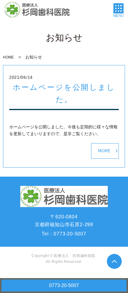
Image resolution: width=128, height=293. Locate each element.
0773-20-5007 (64, 285)
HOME (8, 57)
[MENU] (118, 8)
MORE (104, 150)
